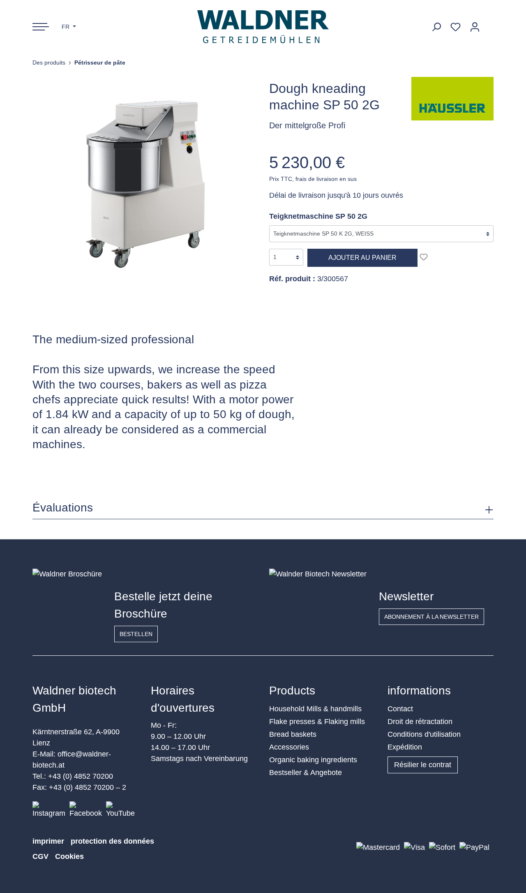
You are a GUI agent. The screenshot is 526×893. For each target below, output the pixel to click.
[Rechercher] (436, 27)
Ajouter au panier (362, 257)
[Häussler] (452, 98)
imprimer (48, 841)
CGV (40, 856)
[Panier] (489, 24)
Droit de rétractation (420, 721)
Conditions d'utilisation (424, 734)
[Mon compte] (474, 27)
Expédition (405, 747)
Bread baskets (292, 734)
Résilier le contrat (422, 765)
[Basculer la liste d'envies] (424, 257)
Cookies (69, 856)
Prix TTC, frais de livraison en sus (313, 179)
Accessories (289, 747)
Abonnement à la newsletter (431, 616)
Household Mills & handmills (315, 709)
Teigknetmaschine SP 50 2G (318, 216)
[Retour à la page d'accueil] (263, 26)
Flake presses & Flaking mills (317, 721)
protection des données (112, 841)
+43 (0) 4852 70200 (80, 776)
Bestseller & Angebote (305, 772)
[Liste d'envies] (455, 27)
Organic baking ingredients (313, 760)
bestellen (136, 634)
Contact (400, 709)
